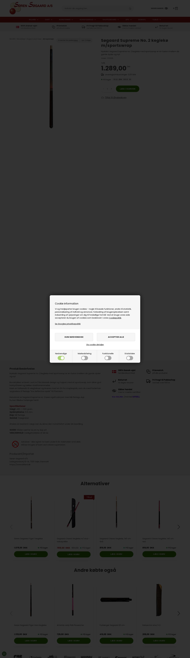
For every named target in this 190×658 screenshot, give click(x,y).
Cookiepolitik (115, 317)
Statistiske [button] (130, 353)
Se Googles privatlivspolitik (68, 323)
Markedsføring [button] (84, 353)
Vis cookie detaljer (95, 344)
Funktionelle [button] (108, 353)
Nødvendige (61, 353)
